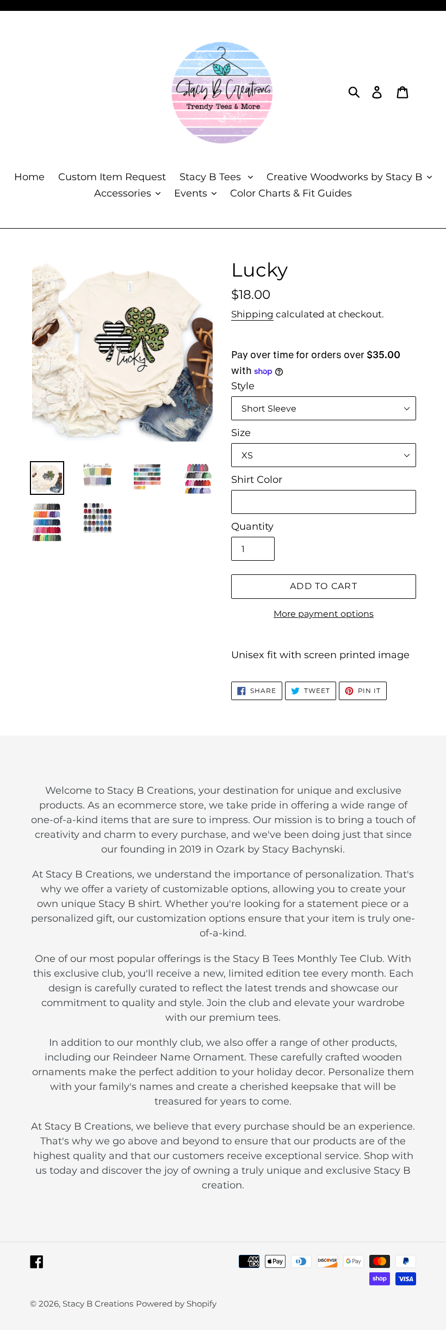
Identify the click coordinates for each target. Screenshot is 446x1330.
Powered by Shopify (176, 1303)
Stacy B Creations (98, 1303)
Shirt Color (256, 480)
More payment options (324, 614)
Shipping (252, 314)
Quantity (252, 526)
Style (243, 386)
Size (241, 433)
